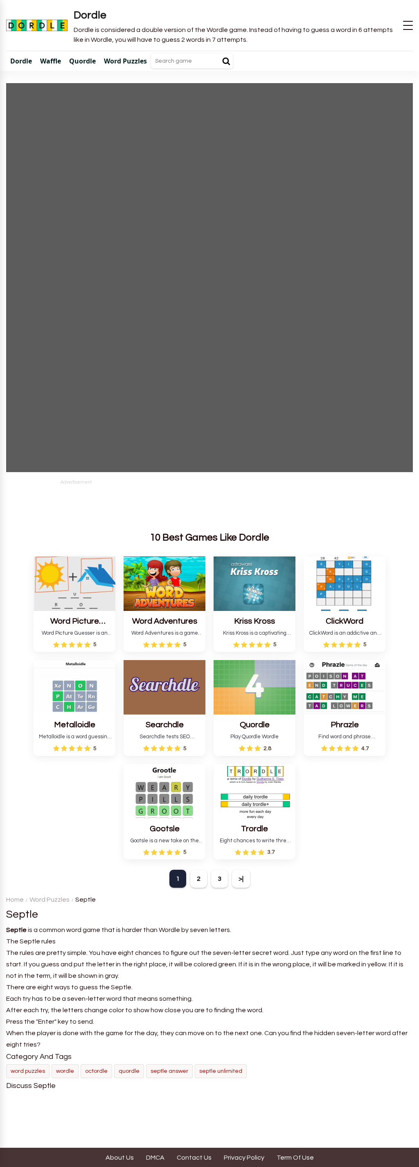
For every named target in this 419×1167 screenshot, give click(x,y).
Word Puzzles (49, 899)
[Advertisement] (209, 504)
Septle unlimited (220, 1071)
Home (15, 899)
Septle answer (169, 1071)
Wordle (65, 1071)
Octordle (96, 1071)
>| (241, 878)
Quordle (129, 1071)
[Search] (226, 61)
